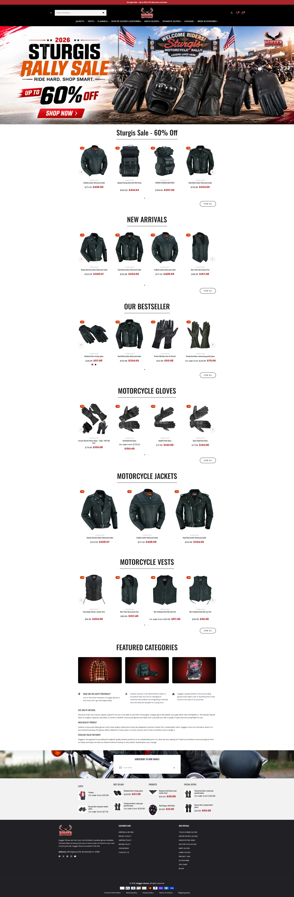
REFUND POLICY (124, 844)
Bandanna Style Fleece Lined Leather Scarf (168, 792)
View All (208, 375)
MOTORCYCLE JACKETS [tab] (147, 476)
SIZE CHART (183, 864)
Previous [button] (81, 172)
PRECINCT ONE (184, 856)
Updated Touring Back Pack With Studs (129, 183)
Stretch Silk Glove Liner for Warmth (165, 356)
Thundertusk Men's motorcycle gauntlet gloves (200, 356)
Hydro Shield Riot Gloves (200, 441)
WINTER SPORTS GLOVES (188, 836)
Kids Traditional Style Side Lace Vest (200, 612)
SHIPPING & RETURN (126, 832)
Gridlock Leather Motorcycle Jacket (94, 183)
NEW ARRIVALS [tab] (147, 219)
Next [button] (212, 172)
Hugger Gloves (94, 180)
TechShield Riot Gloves (129, 441)
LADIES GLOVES (184, 852)
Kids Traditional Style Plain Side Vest (165, 612)
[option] (94, 169)
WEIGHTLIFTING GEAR (187, 840)
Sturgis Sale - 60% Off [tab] (147, 132)
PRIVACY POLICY (125, 836)
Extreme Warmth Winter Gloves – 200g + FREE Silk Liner (94, 442)
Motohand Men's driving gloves (93, 356)
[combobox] (80, 13)
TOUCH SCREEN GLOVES (188, 832)
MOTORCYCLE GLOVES (187, 844)
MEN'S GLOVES (184, 848)
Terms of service (166, 893)
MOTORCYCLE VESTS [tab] (147, 562)
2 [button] (146, 198)
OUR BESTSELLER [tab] (147, 306)
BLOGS (181, 868)
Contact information (112, 893)
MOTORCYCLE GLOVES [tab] (147, 390)
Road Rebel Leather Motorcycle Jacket (200, 183)
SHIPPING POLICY (125, 840)
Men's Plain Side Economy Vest (200, 270)
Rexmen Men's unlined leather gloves (203, 806)
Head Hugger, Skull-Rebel (167, 806)
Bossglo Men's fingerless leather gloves (98, 807)
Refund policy (131, 893)
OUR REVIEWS (124, 848)
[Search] (103, 12)
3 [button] (148, 198)
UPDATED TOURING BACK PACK (164, 183)
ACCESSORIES (184, 860)
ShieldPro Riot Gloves (164, 441)
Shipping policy (184, 893)
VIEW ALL (208, 204)
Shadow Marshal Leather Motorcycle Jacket (94, 270)
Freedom (91, 792)
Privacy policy (148, 893)
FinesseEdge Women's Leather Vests (94, 612)
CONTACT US (124, 852)
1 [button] (144, 198)
